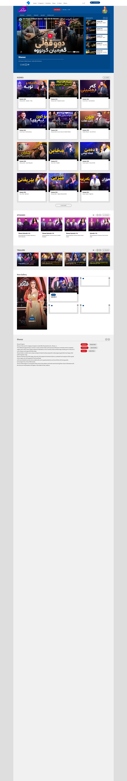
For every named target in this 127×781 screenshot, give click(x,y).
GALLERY (43, 15)
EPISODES (22, 15)
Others (65, 3)
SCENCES (29, 15)
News (53, 3)
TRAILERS (36, 15)
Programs (41, 3)
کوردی (83, 3)
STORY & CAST (50, 15)
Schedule (48, 3)
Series (35, 3)
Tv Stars (59, 3)
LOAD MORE (63, 205)
